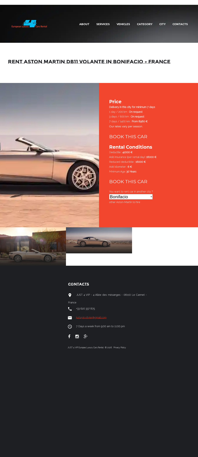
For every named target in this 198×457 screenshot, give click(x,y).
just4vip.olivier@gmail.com (91, 317)
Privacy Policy (119, 347)
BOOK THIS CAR (128, 136)
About (84, 24)
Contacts (180, 24)
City (162, 24)
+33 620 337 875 (85, 308)
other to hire (124, 202)
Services (103, 24)
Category (144, 24)
